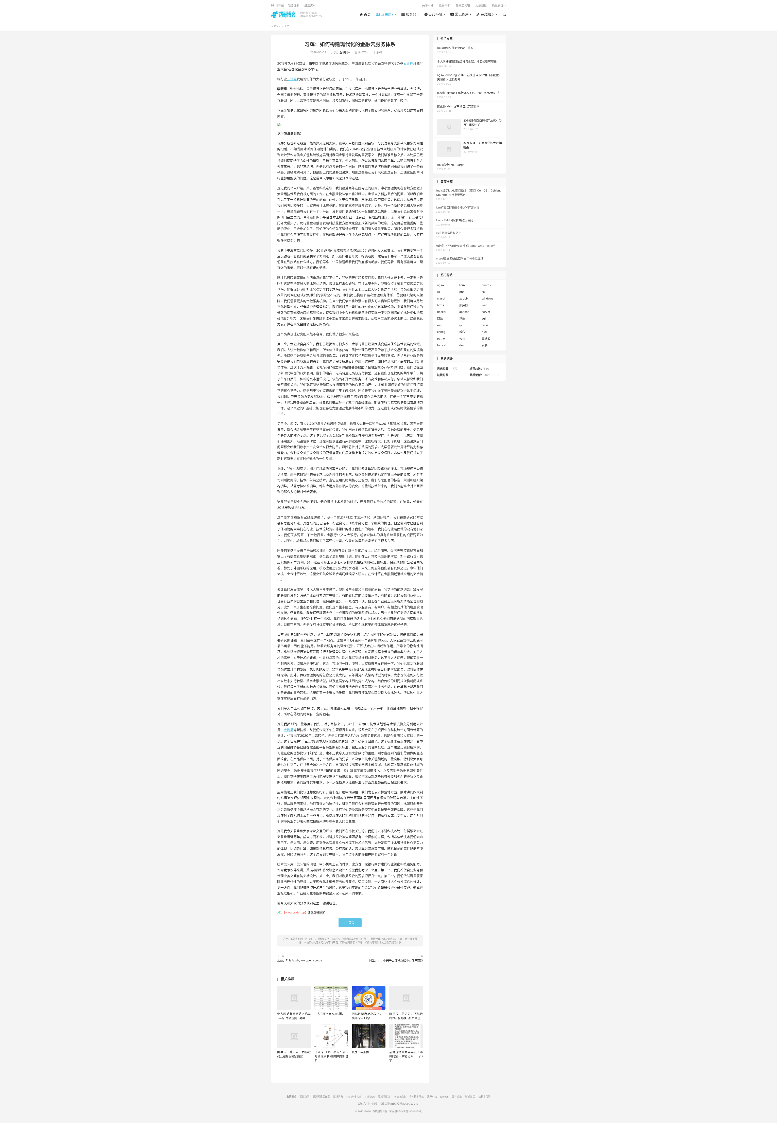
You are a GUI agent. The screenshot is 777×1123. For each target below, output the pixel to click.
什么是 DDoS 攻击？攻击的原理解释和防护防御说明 (331, 1056)
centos (486, 285)
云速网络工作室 (321, 1096)
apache (464, 311)
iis (438, 291)
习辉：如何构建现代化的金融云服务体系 (350, 44)
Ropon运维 (400, 1096)
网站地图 (394, 1111)
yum (462, 338)
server (486, 311)
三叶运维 (457, 1096)
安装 (484, 345)
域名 (462, 331)
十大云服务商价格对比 (328, 1013)
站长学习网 (484, 1096)
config (441, 331)
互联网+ (275, 26)
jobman (444, 1096)
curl (484, 331)
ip (460, 325)
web (484, 305)
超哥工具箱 (463, 5)
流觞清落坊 (384, 1096)
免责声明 (444, 5)
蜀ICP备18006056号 (410, 1111)
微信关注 (497, 5)
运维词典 (338, 1096)
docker (441, 311)
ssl (483, 291)
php (462, 291)
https (440, 305)
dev (461, 345)
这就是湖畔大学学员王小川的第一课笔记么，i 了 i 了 (406, 1056)
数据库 (486, 338)
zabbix (463, 298)
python (441, 338)
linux (462, 285)
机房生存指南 (360, 1052)
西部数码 (304, 1096)
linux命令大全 (353, 1096)
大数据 (288, 730)
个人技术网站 (416, 1096)
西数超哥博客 (283, 14)
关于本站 (427, 5)
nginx (440, 285)
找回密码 (309, 5)
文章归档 (481, 5)
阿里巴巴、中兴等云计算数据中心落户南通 (396, 960)
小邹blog (370, 1096)
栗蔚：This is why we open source (299, 960)
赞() (350, 922)
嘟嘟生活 (470, 1096)
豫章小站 (432, 1096)
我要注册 (293, 5)
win (439, 325)
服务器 (463, 305)
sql (484, 318)
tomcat (441, 345)
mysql (441, 298)
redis (485, 325)
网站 (440, 318)
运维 (462, 318)
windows (487, 298)
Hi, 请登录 (277, 5)
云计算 (408, 63)
